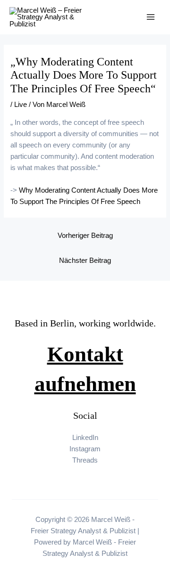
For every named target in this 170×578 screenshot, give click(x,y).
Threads (85, 460)
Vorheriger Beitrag (85, 235)
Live (20, 104)
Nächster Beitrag (85, 260)
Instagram (85, 449)
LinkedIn (85, 437)
